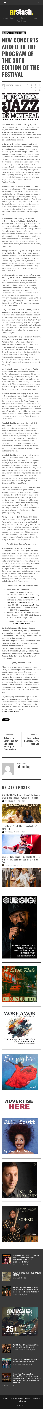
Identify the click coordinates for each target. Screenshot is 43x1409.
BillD (14, 1265)
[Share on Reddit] (39, 87)
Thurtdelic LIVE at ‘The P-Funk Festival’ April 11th (19, 827)
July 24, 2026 (20, 801)
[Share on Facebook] (27, 85)
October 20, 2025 (16, 865)
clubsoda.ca (24, 610)
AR (2, 1385)
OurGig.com (21, 1401)
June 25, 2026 (22, 1295)
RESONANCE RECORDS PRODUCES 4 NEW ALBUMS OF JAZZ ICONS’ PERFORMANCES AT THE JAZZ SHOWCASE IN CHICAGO (26, 1258)
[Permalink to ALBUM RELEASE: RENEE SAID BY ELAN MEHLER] (6, 1276)
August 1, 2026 (9, 1385)
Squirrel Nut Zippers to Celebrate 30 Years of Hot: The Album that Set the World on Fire (21, 859)
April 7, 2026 (20, 832)
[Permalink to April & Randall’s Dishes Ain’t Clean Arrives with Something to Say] (6, 1348)
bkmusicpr (9, 85)
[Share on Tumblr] (27, 87)
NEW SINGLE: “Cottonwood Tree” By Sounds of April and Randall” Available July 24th (21, 796)
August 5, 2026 (27, 1364)
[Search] (5, 2)
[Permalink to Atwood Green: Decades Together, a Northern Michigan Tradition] (6, 1363)
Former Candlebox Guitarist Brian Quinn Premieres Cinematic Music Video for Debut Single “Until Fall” (26, 1289)
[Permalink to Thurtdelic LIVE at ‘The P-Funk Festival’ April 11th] (21, 844)
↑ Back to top (21, 1405)
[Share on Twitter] (31, 85)
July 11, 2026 (21, 1278)
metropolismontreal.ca (30, 605)
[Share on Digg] (35, 90)
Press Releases (18, 33)
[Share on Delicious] (35, 87)
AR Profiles (17, 1364)
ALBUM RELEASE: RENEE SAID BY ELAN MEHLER (27, 1274)
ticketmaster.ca (12, 602)
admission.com (25, 602)
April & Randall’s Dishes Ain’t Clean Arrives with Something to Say (26, 1345)
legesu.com (28, 617)
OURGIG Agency (10, 801)
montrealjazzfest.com (21, 624)
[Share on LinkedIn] (31, 87)
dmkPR (7, 865)
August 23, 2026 (23, 1265)
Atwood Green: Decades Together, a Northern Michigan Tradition (26, 1360)
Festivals (6, 33)
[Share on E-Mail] (39, 90)
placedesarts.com (28, 597)
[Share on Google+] (35, 85)
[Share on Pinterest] (39, 85)
